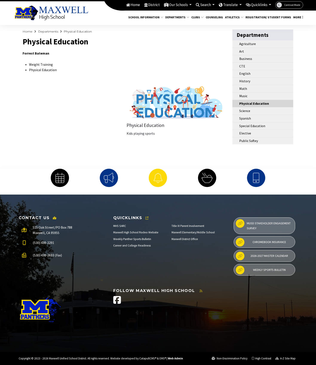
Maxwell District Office (185, 239)
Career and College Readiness (132, 245)
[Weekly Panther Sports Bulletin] (109, 178)
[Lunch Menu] (207, 178)
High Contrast (263, 358)
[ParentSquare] (256, 178)
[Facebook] (117, 302)
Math (243, 88)
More (297, 17)
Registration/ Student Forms (265, 17)
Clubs (195, 17)
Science (244, 111)
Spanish (245, 118)
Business (245, 58)
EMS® (163, 358)
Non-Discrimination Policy (231, 358)
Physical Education (78, 31)
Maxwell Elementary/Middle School (193, 232)
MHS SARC (119, 226)
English (244, 73)
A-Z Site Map (287, 358)
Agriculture (247, 44)
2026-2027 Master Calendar (269, 256)
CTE (242, 66)
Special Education (252, 126)
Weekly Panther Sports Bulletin (132, 239)
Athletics (232, 17)
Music (243, 96)
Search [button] (206, 4)
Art (241, 51)
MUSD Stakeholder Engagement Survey (269, 225)
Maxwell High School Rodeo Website (135, 232)
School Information (144, 17)
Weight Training (41, 64)
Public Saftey (248, 141)
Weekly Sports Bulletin (269, 270)
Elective (245, 133)
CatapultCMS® (147, 358)
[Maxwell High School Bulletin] (158, 178)
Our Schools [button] (179, 4)
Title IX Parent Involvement (188, 226)
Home (135, 4)
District (154, 4)
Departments (175, 17)
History (244, 81)
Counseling (213, 17)
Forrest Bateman (36, 53)
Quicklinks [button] (259, 4)
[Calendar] (60, 178)
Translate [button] (230, 4)
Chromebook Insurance (269, 242)
